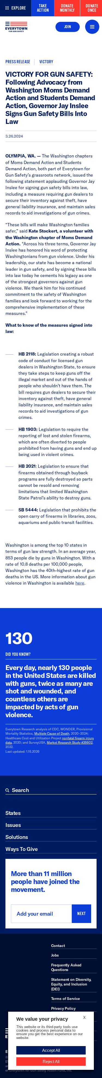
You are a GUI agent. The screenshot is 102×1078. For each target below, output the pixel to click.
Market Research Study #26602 (69, 742)
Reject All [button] (51, 1061)
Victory (46, 61)
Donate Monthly (67, 8)
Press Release (17, 61)
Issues (13, 824)
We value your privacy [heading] (42, 1019)
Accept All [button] (51, 1050)
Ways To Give (21, 848)
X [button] (84, 1017)
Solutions (16, 836)
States (12, 812)
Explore (18, 8)
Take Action (43, 8)
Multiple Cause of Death (51, 733)
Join (67, 26)
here (79, 583)
